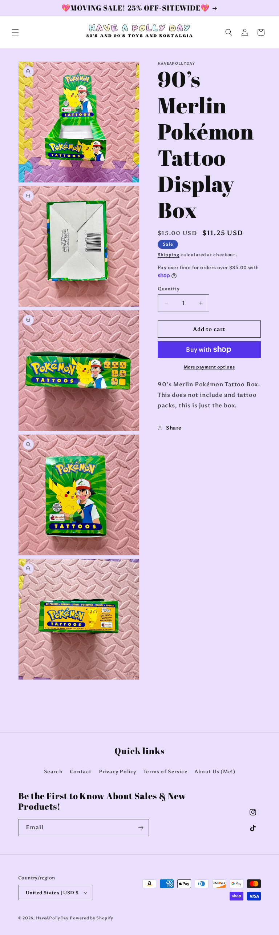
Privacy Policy (117, 772)
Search (53, 772)
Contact (81, 772)
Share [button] (174, 428)
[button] (15, 32)
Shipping (168, 254)
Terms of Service (165, 772)
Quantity (168, 288)
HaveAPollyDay (52, 918)
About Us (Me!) (215, 772)
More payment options (209, 367)
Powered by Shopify (91, 918)
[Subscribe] (141, 827)
